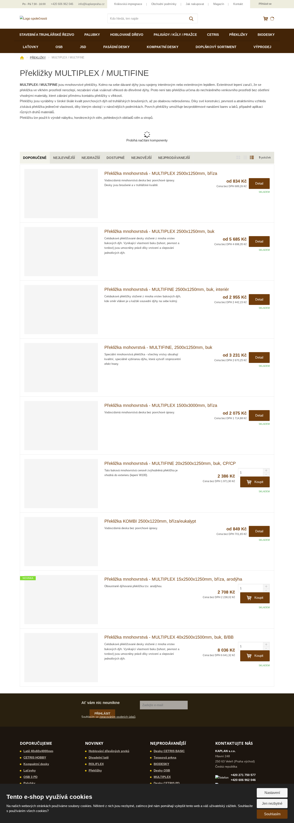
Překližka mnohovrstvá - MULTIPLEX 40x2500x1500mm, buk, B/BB (169, 637)
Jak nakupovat (195, 4)
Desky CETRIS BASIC (169, 751)
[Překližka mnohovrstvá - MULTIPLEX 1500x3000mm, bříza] (61, 425)
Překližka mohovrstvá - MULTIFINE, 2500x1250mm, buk (158, 347)
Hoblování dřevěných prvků (109, 751)
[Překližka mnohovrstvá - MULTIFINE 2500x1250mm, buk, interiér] (61, 309)
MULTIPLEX (162, 777)
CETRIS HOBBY (34, 757)
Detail (259, 183)
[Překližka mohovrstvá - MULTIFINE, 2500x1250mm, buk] (61, 367)
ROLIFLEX (96, 764)
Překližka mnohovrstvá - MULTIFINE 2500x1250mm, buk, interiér (166, 289)
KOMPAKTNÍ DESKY (162, 47)
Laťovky (29, 770)
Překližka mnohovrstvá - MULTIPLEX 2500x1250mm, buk (159, 231)
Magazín (218, 4)
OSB (59, 47)
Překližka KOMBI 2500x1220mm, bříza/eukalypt (150, 521)
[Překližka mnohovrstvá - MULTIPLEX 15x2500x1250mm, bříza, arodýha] (61, 599)
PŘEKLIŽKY (238, 34)
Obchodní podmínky (163, 4)
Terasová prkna (165, 757)
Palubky (29, 783)
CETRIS (213, 34)
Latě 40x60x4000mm (38, 751)
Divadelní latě (99, 757)
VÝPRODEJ (262, 47)
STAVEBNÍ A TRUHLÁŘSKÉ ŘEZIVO (46, 34)
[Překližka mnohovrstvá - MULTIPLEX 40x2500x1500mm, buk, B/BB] (61, 657)
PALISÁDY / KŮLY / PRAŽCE (175, 34)
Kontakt (238, 4)
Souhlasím (272, 814)
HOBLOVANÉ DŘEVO (126, 34)
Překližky (95, 770)
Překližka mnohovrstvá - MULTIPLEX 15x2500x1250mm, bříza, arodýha (173, 579)
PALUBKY (92, 34)
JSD (83, 47)
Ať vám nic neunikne (100, 703)
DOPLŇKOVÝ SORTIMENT (216, 47)
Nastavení (272, 793)
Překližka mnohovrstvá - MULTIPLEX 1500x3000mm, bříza (160, 405)
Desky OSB (162, 770)
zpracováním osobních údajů (117, 716)
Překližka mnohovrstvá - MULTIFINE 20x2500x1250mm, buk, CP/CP (170, 463)
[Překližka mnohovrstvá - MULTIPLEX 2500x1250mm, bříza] (61, 193)
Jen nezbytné (272, 803)
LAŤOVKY (30, 47)
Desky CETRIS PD (166, 783)
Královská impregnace (128, 4)
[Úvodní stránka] (33, 18)
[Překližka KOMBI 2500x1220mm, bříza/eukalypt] (61, 541)
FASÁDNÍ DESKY (116, 47)
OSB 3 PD (30, 777)
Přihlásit (102, 713)
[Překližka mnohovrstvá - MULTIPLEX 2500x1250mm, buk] (61, 251)
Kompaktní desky (36, 764)
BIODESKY (266, 34)
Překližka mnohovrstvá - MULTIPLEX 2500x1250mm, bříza (160, 173)
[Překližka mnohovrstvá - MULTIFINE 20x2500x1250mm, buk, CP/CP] (61, 483)
